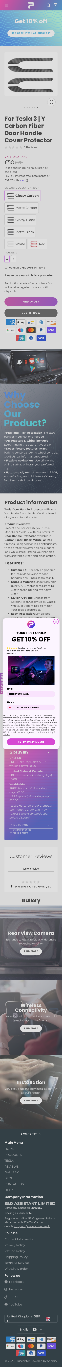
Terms (6, 734)
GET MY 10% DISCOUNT (31, 741)
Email (10, 688)
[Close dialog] (56, 621)
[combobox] (11, 707)
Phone (10, 702)
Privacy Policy (46, 732)
